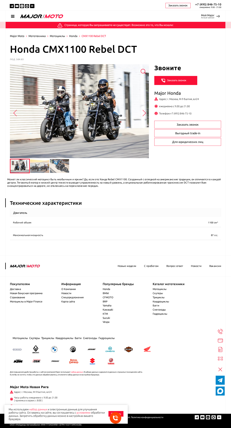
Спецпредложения (72, 297)
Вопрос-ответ (174, 266)
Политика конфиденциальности (147, 417)
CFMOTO (108, 297)
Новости (196, 266)
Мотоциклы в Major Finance (26, 301)
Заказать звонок (176, 80)
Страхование (17, 297)
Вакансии (215, 266)
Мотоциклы (57, 36)
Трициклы (159, 297)
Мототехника (37, 36)
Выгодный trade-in (187, 133)
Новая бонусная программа (26, 293)
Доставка (15, 289)
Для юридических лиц (187, 141)
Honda (73, 36)
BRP (105, 301)
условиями (83, 412)
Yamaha (107, 305)
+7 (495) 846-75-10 (208, 4)
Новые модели (127, 266)
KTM (105, 313)
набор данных (77, 372)
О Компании (68, 289)
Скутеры (158, 293)
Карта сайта (68, 301)
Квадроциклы (161, 301)
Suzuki (106, 317)
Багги (156, 305)
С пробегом (151, 266)
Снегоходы (159, 309)
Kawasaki (108, 309)
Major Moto (17, 36)
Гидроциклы (160, 313)
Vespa (106, 321)
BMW (106, 293)
